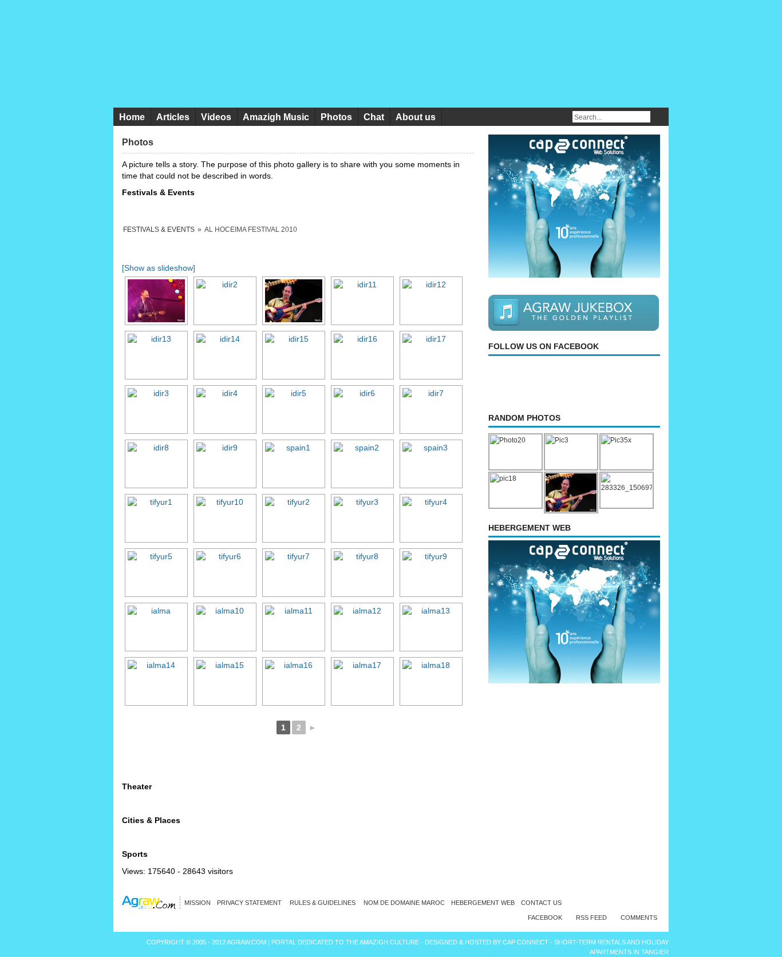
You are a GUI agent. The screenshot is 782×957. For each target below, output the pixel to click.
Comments (639, 917)
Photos (336, 117)
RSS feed (591, 917)
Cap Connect (526, 942)
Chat (374, 117)
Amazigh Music (276, 117)
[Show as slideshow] (158, 267)
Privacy (250, 902)
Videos (216, 117)
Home (132, 117)
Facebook (545, 917)
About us (416, 117)
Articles (172, 117)
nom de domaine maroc (404, 902)
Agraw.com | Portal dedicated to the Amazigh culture (324, 942)
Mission (197, 902)
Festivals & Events (159, 230)
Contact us (541, 902)
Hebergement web (483, 902)
